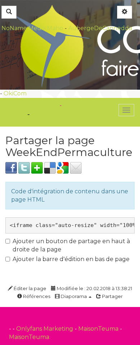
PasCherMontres (87, 105)
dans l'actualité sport (65, 111)
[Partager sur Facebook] (11, 167)
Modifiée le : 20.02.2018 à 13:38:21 (94, 288)
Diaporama (74, 296)
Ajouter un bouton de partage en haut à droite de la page (71, 245)
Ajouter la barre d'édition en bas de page (71, 259)
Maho (55, 28)
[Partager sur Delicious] (50, 167)
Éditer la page (29, 288)
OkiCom (15, 93)
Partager (112, 296)
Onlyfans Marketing (45, 328)
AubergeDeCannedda (100, 28)
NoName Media (23, 28)
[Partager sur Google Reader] (63, 167)
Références (36, 296)
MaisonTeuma (99, 328)
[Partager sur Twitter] (24, 167)
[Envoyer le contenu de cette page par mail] (75, 167)
